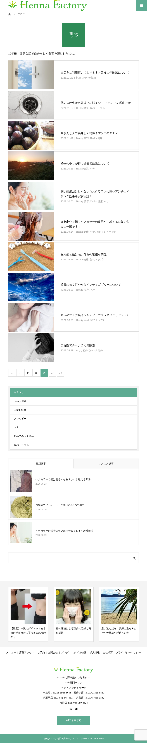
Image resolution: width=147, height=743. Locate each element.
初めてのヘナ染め (86, 77)
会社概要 (108, 652)
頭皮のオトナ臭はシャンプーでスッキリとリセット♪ (94, 315)
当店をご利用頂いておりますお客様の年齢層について (95, 72)
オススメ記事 (106, 463)
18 (60, 372)
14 (28, 372)
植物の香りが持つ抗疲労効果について (85, 163)
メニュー (11, 652)
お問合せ (53, 652)
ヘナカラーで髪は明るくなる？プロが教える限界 (63, 479)
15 (36, 372)
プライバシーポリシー (128, 652)
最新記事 (41, 463)
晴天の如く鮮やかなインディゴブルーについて (91, 284)
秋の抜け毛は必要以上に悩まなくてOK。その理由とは (96, 102)
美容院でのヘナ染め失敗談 (78, 345)
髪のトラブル (97, 108)
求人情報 (95, 652)
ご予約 (41, 652)
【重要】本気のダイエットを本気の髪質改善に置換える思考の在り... (28, 632)
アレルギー (20, 418)
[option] (28, 614)
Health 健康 (82, 108)
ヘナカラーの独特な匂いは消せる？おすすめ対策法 (64, 530)
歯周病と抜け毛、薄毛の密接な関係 (83, 254)
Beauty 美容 (82, 138)
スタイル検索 (79, 652)
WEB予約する (73, 720)
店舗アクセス (26, 652)
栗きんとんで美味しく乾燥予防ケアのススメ (89, 133)
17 (52, 372)
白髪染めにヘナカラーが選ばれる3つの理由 (59, 505)
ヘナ (92, 168)
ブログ (64, 652)
